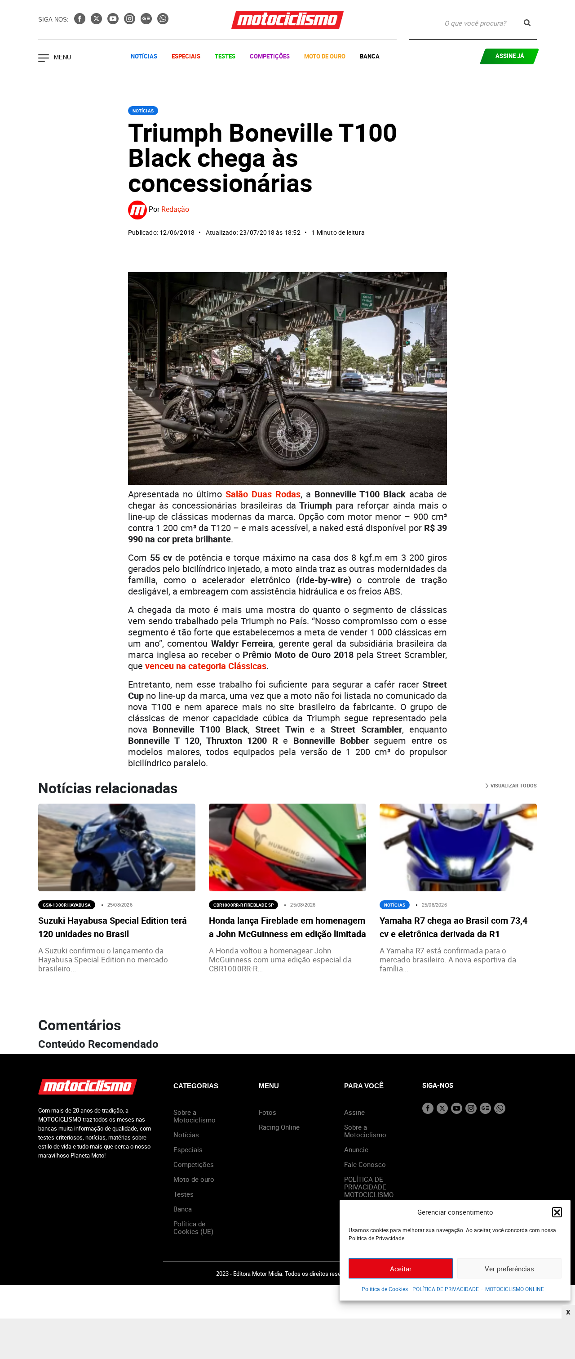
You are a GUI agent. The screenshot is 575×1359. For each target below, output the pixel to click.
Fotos (267, 1112)
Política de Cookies (385, 1288)
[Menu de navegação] (43, 58)
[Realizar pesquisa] (527, 22)
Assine (354, 1112)
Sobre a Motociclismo (194, 1116)
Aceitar (400, 1268)
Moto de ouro (193, 1179)
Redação (175, 210)
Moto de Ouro (324, 56)
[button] (557, 1211)
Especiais (186, 56)
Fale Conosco (365, 1164)
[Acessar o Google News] (147, 22)
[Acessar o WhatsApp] (162, 22)
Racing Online (279, 1126)
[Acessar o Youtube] (113, 22)
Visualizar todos (513, 785)
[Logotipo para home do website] (287, 20)
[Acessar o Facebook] (80, 22)
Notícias (144, 56)
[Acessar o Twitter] (97, 22)
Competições (270, 56)
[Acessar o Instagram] (130, 22)
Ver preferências (509, 1268)
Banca (370, 56)
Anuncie (356, 1149)
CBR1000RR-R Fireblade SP (243, 905)
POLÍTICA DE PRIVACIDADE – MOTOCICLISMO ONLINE (478, 1288)
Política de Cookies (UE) (193, 1227)
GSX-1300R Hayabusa (67, 905)
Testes (225, 56)
